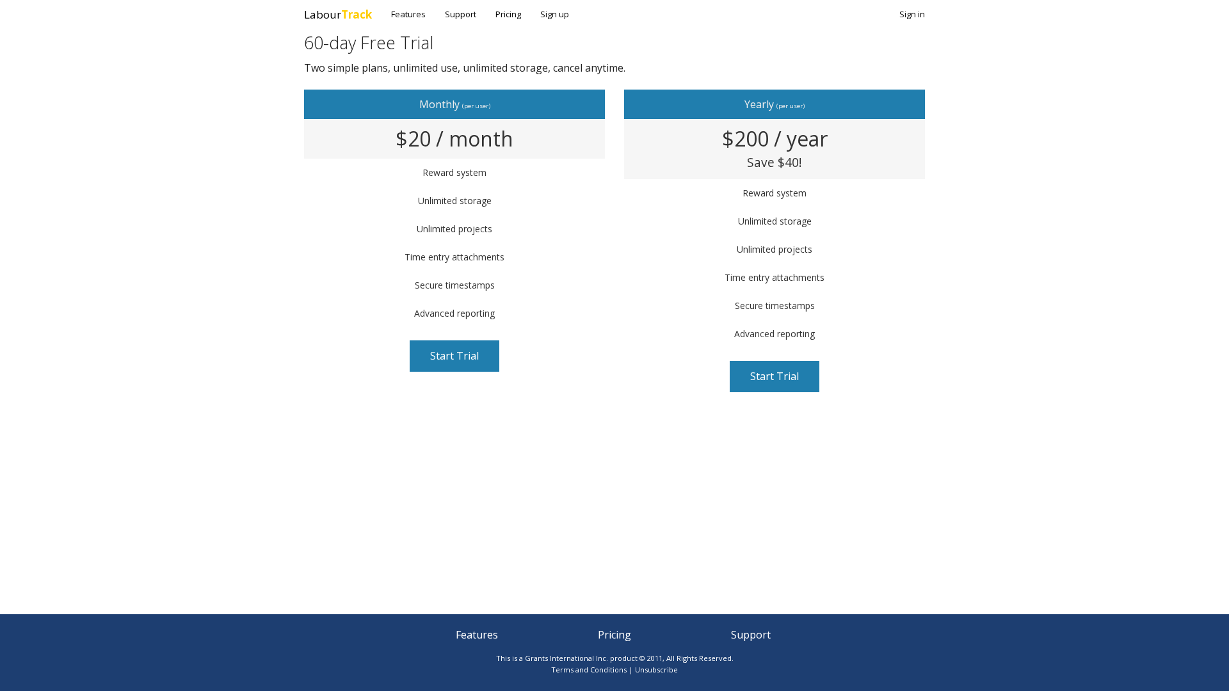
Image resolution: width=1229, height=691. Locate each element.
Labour (338, 14)
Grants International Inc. (566, 658)
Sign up (554, 14)
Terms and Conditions (589, 669)
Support (460, 14)
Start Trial (454, 356)
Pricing (508, 14)
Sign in (912, 14)
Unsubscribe (656, 669)
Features (408, 14)
